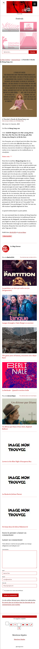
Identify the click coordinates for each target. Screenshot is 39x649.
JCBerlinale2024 (7, 236)
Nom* (3, 570)
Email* (3, 576)
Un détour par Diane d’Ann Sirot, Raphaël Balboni (17, 428)
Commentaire (5, 549)
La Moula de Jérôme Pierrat (12, 494)
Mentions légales (19, 639)
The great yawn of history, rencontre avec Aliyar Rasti (19, 356)
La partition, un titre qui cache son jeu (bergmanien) (15, 289)
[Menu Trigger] (34, 3)
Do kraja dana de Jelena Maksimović (15, 527)
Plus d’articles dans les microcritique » (28, 395)
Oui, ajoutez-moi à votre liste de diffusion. (13, 590)
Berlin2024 (13, 232)
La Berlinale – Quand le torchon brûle (15, 390)
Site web (4, 583)
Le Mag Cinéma (5, 60)
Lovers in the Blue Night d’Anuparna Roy (16, 461)
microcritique (15, 60)
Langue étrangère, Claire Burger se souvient (17, 323)
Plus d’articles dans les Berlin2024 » (28, 257)
